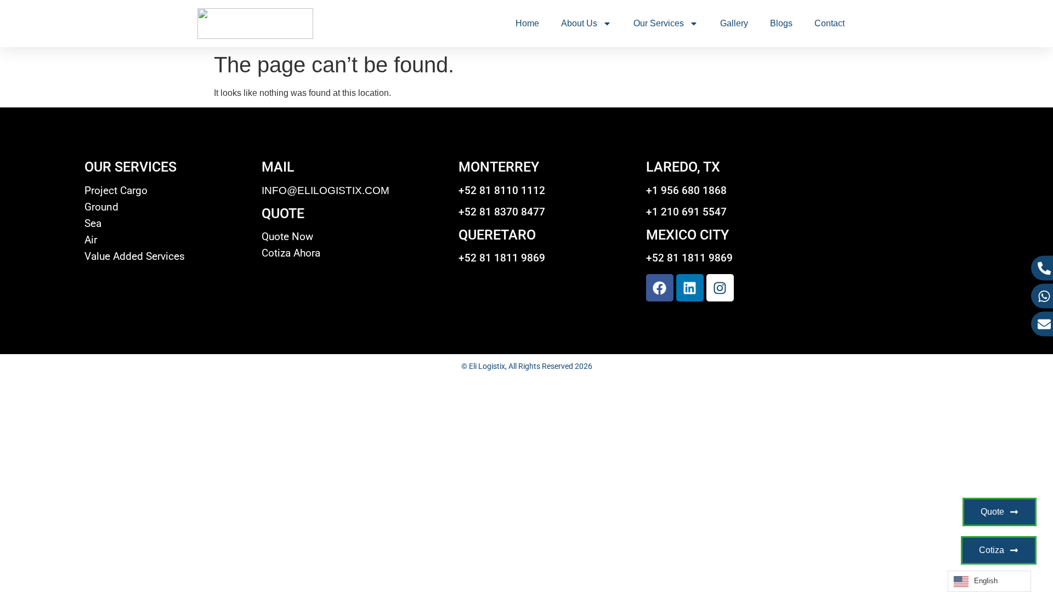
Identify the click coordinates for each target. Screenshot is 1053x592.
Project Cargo (116, 190)
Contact (829, 23)
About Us (579, 23)
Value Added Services (134, 256)
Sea (92, 223)
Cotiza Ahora (291, 253)
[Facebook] (659, 287)
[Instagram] (720, 287)
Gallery (734, 23)
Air (90, 240)
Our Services (658, 23)
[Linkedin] (690, 287)
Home (527, 23)
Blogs (781, 23)
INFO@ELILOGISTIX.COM (325, 190)
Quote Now (287, 236)
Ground (101, 207)
